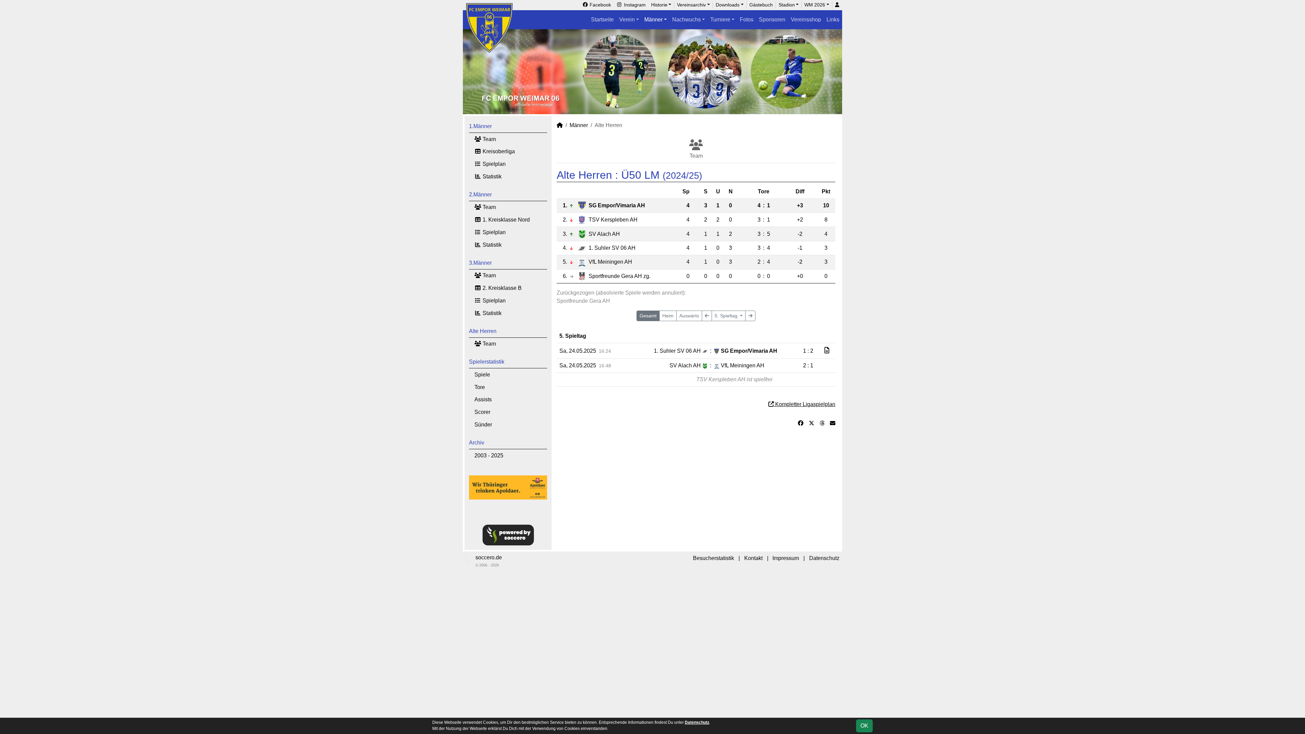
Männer (653, 19)
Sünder (483, 424)
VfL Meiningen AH (610, 262)
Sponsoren (772, 19)
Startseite (602, 19)
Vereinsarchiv (691, 4)
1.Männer (480, 126)
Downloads (728, 4)
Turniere (720, 19)
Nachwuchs (686, 19)
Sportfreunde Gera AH (619, 276)
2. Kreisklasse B (501, 288)
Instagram (634, 4)
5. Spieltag (727, 315)
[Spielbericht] (826, 350)
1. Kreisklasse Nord (505, 220)
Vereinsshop (806, 19)
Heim (668, 315)
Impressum (785, 558)
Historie (659, 4)
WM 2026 (814, 4)
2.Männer (480, 194)
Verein (627, 19)
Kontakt (753, 558)
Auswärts (689, 315)
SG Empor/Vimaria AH (617, 205)
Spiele (482, 375)
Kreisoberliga (498, 151)
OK (864, 726)
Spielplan (493, 164)
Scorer (482, 412)
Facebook (599, 4)
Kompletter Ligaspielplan (804, 404)
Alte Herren (483, 331)
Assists (483, 399)
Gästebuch (761, 4)
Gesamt (648, 315)
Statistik (491, 176)
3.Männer (480, 263)
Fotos (746, 19)
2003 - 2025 (488, 455)
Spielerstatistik (486, 362)
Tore (479, 387)
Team (488, 139)
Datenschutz (824, 558)
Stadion (787, 4)
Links (832, 19)
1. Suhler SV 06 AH (612, 248)
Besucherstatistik (713, 558)
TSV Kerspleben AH (613, 220)
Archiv (476, 442)
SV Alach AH (604, 234)
